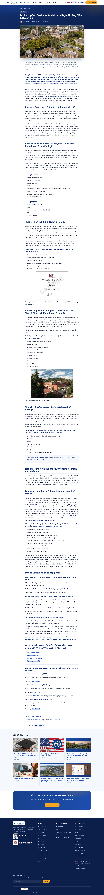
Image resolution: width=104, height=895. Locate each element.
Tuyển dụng (78, 844)
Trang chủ (22, 8)
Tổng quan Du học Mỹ (34, 652)
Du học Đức (41, 844)
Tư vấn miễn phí (91, 2)
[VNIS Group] (24, 889)
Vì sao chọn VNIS (79, 826)
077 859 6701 (34, 696)
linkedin (83, 868)
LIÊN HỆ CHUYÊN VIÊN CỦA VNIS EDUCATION (45, 637)
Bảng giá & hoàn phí (80, 850)
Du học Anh (41, 841)
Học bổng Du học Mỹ (33, 661)
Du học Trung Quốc (43, 853)
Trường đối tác (60, 829)
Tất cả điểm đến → (43, 859)
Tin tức (76, 841)
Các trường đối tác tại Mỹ (35, 658)
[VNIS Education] (12, 2)
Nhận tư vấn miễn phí (52, 805)
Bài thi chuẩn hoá (42, 862)
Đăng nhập (81, 2)
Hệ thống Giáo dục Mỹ (34, 655)
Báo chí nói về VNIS (80, 835)
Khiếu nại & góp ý (79, 853)
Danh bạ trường (42, 829)
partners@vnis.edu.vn (36, 720)
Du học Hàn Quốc (42, 850)
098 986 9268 (36, 681)
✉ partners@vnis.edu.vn (81, 859)
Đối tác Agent (59, 826)
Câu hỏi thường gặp (80, 838)
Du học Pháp (41, 847)
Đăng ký (46, 881)
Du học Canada (42, 835)
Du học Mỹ (27, 8)
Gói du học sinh (42, 826)
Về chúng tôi (78, 829)
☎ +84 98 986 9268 (80, 856)
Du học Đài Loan (42, 856)
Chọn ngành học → (39, 725)
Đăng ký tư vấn (79, 847)
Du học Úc (40, 838)
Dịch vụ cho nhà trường (62, 837)
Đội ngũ (77, 832)
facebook (77, 868)
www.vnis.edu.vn (55, 720)
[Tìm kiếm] (65, 2)
